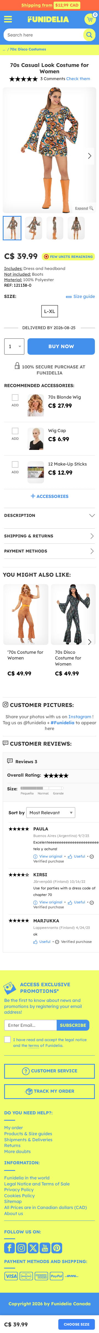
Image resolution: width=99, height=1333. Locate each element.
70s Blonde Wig (64, 397)
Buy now (61, 346)
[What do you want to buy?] (8, 19)
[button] (90, 156)
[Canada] (9, 1248)
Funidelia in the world (27, 1177)
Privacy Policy (19, 1189)
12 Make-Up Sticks (67, 464)
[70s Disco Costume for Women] (73, 614)
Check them (78, 78)
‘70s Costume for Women (25, 655)
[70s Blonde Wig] (36, 405)
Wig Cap (57, 430)
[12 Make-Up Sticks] (36, 472)
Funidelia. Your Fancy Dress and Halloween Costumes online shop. (48, 19)
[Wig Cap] (36, 439)
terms (33, 1045)
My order (13, 1127)
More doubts (17, 1151)
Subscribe (73, 1025)
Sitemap (13, 1201)
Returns (12, 1145)
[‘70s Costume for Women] (25, 614)
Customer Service (53, 1070)
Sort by (17, 812)
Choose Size (76, 1324)
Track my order (53, 1091)
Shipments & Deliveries (28, 1139)
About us (13, 1213)
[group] (12, 228)
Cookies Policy (19, 1195)
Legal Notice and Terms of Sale (37, 1184)
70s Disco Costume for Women (68, 658)
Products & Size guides (28, 1133)
